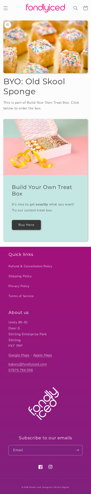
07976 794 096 (20, 370)
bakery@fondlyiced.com (27, 364)
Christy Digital (61, 487)
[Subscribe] (77, 450)
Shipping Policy (20, 276)
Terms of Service (21, 296)
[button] (5, 8)
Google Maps (19, 355)
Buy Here (26, 225)
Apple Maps (42, 355)
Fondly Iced (35, 487)
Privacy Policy (19, 286)
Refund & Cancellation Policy (30, 266)
